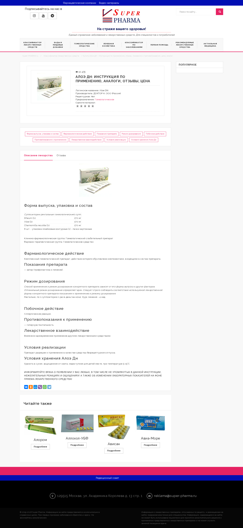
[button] (34, 15)
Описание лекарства (38, 155)
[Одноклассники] (31, 387)
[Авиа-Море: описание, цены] (150, 423)
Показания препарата (107, 134)
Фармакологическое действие (77, 134)
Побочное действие (155, 134)
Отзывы (61, 155)
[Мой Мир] (35, 387)
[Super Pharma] (122, 16)
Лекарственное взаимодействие (86, 140)
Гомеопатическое (104, 99)
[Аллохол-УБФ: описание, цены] (77, 423)
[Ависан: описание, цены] (114, 427)
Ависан (114, 444)
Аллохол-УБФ (77, 438)
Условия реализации (116, 140)
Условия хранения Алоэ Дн (143, 140)
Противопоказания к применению (50, 140)
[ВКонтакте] (26, 387)
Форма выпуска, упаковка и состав (43, 134)
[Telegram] (49, 387)
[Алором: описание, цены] (40, 425)
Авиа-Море (150, 438)
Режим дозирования (131, 134)
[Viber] (40, 387)
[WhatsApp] (45, 387)
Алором (40, 440)
